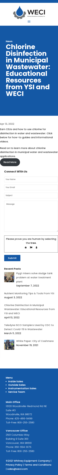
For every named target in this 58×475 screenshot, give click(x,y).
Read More (10, 162)
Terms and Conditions (37, 464)
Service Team (16, 392)
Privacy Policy (14, 464)
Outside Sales (16, 385)
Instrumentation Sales (22, 388)
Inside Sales (15, 381)
